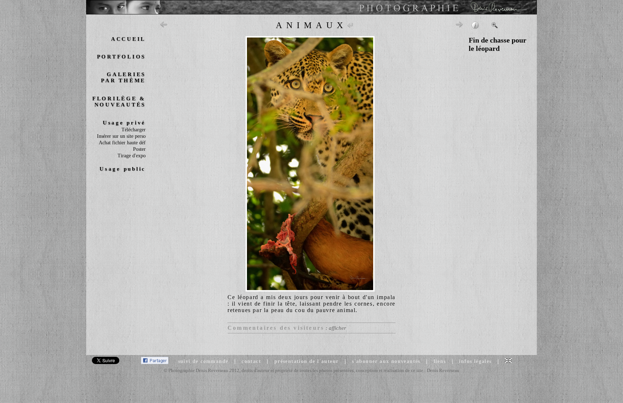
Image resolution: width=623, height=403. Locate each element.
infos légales (476, 361)
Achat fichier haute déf (122, 142)
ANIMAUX (311, 25)
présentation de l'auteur (307, 361)
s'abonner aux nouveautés (387, 361)
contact (252, 361)
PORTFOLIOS (121, 57)
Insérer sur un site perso (121, 136)
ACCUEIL (128, 39)
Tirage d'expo (132, 155)
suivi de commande (204, 361)
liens (441, 361)
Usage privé (124, 123)
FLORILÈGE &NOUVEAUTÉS (119, 102)
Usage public (123, 169)
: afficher (335, 328)
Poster (139, 149)
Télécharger (133, 129)
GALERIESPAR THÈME (123, 77)
